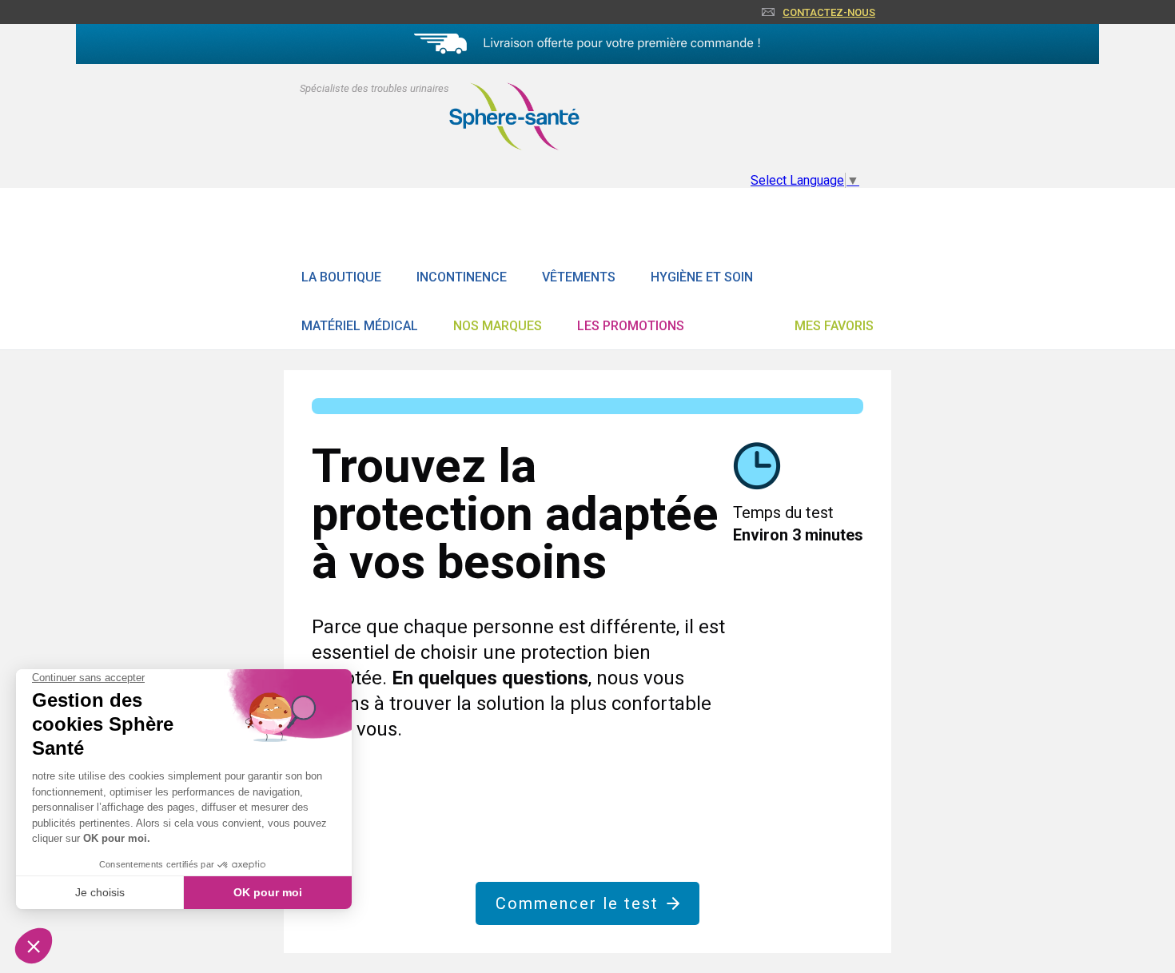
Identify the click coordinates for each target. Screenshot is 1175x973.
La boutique (341, 277)
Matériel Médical (359, 325)
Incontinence (461, 277)
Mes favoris (834, 325)
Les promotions (630, 325)
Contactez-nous (829, 12)
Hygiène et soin (702, 277)
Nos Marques (497, 325)
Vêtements (578, 277)
